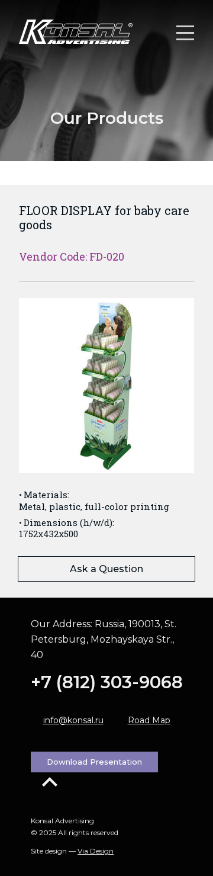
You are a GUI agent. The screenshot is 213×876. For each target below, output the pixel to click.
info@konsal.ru (73, 720)
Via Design (96, 850)
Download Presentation (94, 761)
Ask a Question (106, 569)
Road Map (149, 720)
